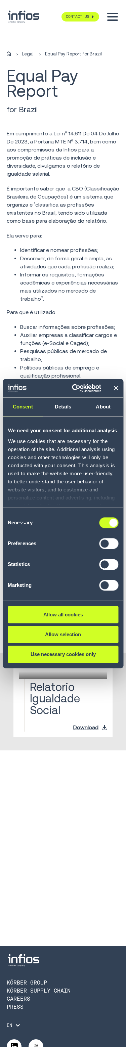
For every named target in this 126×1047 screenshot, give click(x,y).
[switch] (108, 546)
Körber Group (27, 982)
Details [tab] (63, 406)
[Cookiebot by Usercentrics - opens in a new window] (75, 388)
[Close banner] (116, 388)
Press (15, 1007)
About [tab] (103, 406)
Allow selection (63, 634)
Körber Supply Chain (39, 991)
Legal (28, 54)
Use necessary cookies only (63, 654)
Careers (18, 999)
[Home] (9, 54)
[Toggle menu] (112, 16)
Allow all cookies (63, 614)
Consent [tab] (23, 406)
